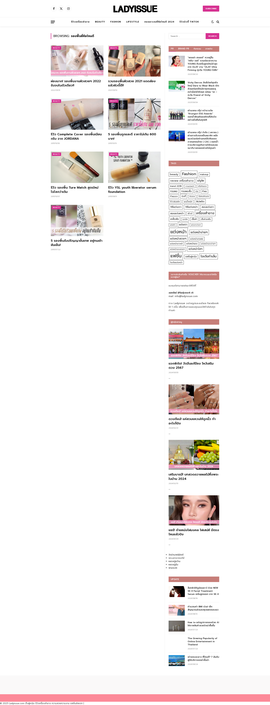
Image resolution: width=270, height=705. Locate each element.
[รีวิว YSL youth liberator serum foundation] (134, 167)
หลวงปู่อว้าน (174, 561)
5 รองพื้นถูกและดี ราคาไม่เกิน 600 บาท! (132, 136)
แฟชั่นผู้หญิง (191, 256)
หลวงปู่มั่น (173, 564)
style (200, 180)
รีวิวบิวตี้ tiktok (189, 21)
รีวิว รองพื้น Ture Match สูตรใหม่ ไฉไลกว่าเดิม (74, 189)
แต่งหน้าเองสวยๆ (177, 249)
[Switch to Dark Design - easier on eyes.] (212, 21)
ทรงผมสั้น (186, 191)
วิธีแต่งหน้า (191, 207)
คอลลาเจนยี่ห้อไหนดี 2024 (159, 21)
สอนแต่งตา (208, 207)
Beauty (100, 21)
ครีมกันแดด (202, 186)
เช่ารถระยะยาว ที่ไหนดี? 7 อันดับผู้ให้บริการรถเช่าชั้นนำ (203, 658)
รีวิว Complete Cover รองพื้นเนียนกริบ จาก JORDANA (76, 136)
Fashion (115, 21)
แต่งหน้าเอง (191, 243)
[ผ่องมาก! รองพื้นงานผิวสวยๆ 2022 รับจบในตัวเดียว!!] (77, 61)
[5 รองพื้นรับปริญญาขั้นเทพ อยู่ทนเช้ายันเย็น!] (77, 220)
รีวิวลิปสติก (175, 201)
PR (172, 48)
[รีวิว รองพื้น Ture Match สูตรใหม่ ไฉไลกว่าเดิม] (77, 167)
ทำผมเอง (174, 196)
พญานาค (173, 568)
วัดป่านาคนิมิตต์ (176, 554)
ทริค (196, 191)
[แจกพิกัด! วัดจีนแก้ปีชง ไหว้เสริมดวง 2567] (194, 344)
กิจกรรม (197, 48)
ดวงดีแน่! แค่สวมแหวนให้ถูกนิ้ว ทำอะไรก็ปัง (192, 421)
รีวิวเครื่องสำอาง (80, 21)
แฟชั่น (176, 255)
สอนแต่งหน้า (177, 213)
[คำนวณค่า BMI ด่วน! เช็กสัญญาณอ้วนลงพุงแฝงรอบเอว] (177, 610)
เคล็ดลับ (174, 219)
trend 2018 (176, 186)
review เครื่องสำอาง (181, 181)
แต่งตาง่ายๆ (196, 225)
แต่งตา (183, 224)
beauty (174, 174)
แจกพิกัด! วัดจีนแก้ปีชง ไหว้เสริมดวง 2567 (191, 365)
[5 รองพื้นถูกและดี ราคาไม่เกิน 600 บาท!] (134, 114)
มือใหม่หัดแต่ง (204, 196)
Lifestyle (132, 21)
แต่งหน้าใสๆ (195, 249)
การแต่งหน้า (189, 186)
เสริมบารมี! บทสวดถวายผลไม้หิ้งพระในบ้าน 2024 (193, 476)
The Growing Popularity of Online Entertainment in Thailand (202, 641)
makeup (204, 174)
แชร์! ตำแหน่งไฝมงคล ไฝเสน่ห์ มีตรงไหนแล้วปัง (194, 532)
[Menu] (53, 21)
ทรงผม (174, 191)
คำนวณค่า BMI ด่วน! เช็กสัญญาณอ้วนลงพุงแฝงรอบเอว (203, 608)
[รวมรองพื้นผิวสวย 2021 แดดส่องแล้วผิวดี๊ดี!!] (134, 61)
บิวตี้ (184, 196)
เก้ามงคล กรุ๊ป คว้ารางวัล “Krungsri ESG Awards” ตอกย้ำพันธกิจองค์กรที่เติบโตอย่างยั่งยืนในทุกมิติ (202, 115)
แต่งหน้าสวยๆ (178, 239)
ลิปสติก (200, 201)
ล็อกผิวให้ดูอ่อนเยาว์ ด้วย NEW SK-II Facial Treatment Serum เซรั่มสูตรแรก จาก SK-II (203, 591)
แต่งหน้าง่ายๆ (199, 232)
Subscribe (211, 8)
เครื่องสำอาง (205, 213)
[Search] (217, 21)
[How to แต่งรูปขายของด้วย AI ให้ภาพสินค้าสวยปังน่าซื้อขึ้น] (177, 626)
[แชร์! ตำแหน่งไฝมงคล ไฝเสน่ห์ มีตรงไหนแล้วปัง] (194, 510)
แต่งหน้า (178, 231)
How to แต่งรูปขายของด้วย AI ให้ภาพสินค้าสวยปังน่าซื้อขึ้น (203, 624)
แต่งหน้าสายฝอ (196, 238)
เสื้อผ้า (194, 219)
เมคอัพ (185, 219)
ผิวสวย (192, 196)
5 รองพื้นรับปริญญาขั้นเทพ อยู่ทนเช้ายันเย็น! (76, 243)
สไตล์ (190, 213)
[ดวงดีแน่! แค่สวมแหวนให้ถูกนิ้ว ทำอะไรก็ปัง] (194, 399)
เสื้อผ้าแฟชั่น (206, 219)
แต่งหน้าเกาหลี (176, 243)
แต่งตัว (172, 225)
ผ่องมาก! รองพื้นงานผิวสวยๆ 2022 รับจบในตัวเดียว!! (76, 83)
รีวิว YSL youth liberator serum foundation (132, 189)
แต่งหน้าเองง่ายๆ (208, 243)
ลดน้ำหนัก (188, 201)
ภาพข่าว (208, 48)
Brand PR (183, 48)
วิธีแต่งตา (175, 207)
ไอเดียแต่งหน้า (176, 262)
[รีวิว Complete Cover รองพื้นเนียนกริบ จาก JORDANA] (77, 114)
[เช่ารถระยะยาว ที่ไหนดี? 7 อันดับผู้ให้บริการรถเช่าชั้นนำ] (177, 660)
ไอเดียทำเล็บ (209, 256)
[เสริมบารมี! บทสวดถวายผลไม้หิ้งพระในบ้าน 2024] (194, 455)
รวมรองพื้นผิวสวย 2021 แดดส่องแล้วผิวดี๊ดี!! (132, 83)
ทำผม (204, 191)
